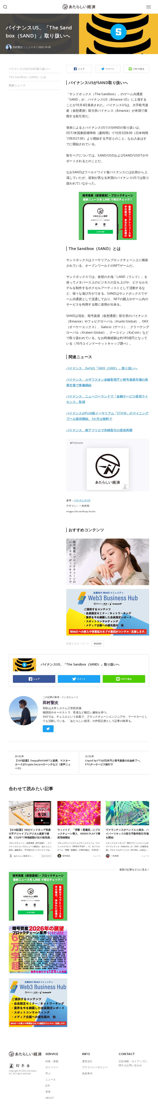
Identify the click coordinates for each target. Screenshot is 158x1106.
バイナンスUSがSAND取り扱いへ (29, 69)
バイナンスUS (82, 500)
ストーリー (51, 1067)
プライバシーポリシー (95, 1067)
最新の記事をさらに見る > (134, 869)
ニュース (30, 47)
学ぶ (48, 1073)
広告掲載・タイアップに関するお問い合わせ (133, 1063)
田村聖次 (51, 703)
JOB (47, 1085)
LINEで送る (138, 68)
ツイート (110, 68)
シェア (81, 68)
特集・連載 (51, 1061)
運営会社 (87, 1061)
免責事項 (87, 1073)
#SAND (98, 643)
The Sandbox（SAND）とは (27, 77)
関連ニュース (17, 85)
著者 (48, 1091)
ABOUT (49, 1097)
